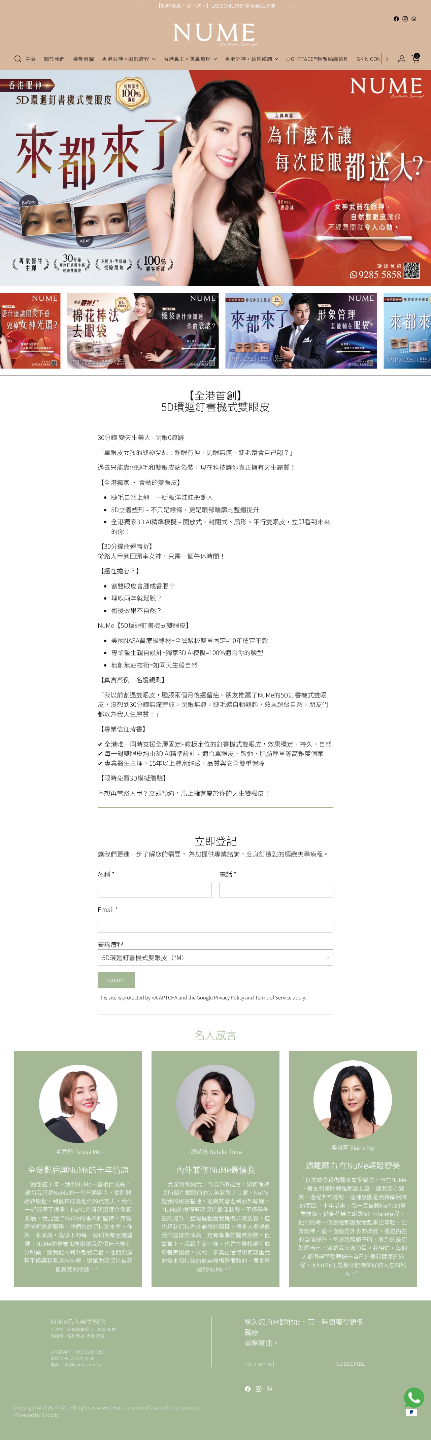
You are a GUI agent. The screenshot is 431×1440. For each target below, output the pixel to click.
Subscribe (350, 1363)
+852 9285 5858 (89, 1352)
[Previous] (137, 5)
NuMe (61, 1407)
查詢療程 (110, 944)
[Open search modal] (18, 59)
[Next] (293, 5)
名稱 (106, 873)
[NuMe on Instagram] (405, 19)
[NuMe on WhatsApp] (414, 19)
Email (108, 909)
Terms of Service (273, 997)
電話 (228, 873)
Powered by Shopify (36, 1414)
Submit (116, 980)
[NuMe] (215, 35)
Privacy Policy (229, 997)
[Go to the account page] (399, 59)
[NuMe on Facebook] (396, 19)
